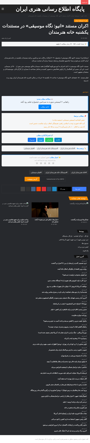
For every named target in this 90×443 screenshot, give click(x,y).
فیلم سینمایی (35, 172)
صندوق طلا (85, 243)
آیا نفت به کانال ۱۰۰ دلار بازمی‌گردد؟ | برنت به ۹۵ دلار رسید (64, 127)
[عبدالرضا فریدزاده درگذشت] (75, 209)
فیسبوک (32, 140)
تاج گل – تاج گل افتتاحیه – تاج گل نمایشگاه (75, 236)
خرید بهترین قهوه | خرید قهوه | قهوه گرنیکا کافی (73, 240)
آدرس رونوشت (32, 179)
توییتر (40, 140)
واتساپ (49, 140)
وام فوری (85, 250)
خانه (85, 16)
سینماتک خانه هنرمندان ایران (56, 172)
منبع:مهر (85, 92)
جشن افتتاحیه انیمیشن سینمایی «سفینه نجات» (68, 120)
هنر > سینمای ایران (77, 16)
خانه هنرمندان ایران (78, 172)
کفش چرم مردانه (83, 247)
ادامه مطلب (45, 107)
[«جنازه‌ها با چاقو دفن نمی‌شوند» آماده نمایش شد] (45, 209)
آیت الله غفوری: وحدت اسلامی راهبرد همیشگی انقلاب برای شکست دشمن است (57, 123)
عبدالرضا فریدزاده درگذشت (79, 219)
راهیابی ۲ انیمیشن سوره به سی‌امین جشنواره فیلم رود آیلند (45, 102)
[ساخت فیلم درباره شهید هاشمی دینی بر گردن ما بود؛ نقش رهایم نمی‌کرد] (15, 209)
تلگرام (58, 140)
